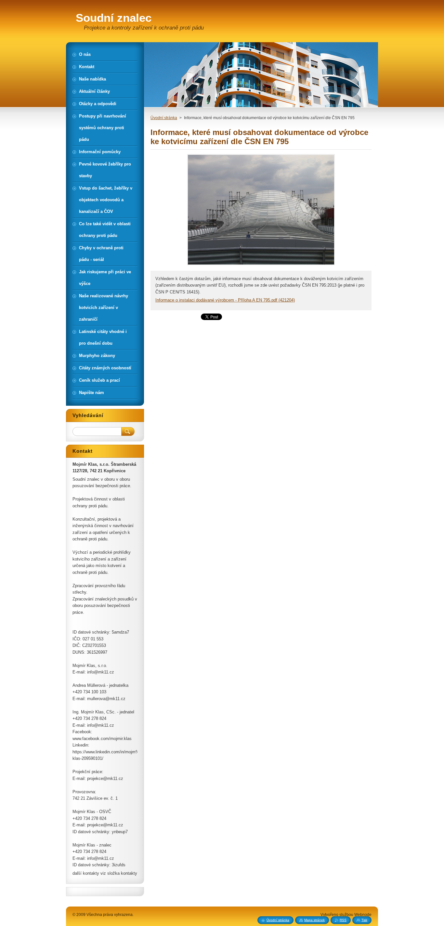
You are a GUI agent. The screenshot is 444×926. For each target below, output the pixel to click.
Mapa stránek (314, 920)
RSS (343, 920)
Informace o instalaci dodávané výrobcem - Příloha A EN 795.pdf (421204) (225, 300)
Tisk (364, 920)
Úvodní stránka (163, 118)
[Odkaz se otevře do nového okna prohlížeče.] (261, 265)
